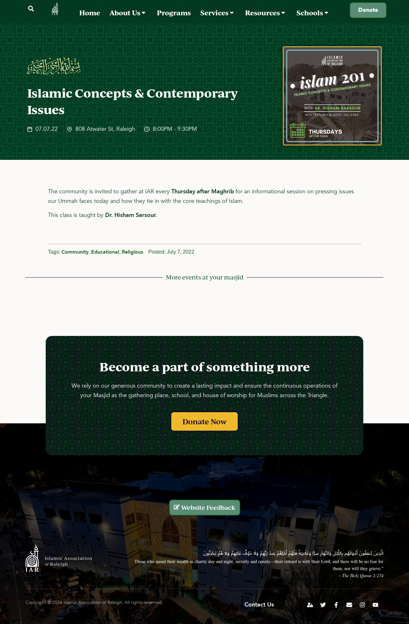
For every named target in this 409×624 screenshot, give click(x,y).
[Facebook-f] (336, 605)
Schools (310, 12)
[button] (31, 9)
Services (215, 12)
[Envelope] (349, 605)
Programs (174, 12)
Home (89, 12)
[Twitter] (323, 605)
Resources (263, 12)
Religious (132, 252)
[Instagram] (362, 605)
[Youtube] (375, 605)
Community (75, 252)
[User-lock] (310, 605)
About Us (126, 12)
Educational (105, 252)
